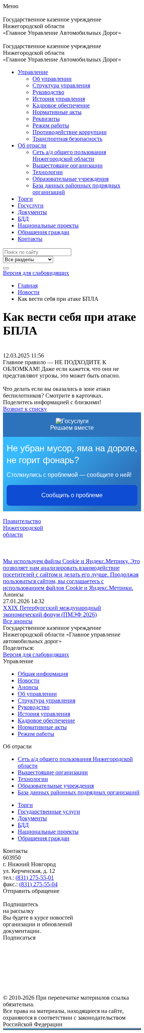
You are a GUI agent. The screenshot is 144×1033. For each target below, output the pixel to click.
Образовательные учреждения (70, 179)
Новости (29, 680)
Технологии (47, 172)
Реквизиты (46, 119)
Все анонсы (17, 621)
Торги (25, 199)
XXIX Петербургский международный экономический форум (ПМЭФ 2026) (52, 611)
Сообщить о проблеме (72, 495)
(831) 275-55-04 (38, 884)
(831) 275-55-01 (35, 877)
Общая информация (43, 674)
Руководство (48, 92)
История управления (58, 99)
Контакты (30, 239)
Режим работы (50, 125)
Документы (32, 212)
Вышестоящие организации (67, 165)
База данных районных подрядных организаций (79, 792)
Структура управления (61, 85)
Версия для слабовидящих (36, 273)
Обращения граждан (43, 232)
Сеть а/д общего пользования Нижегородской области (69, 155)
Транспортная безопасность (67, 139)
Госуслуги (31, 205)
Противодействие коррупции (69, 132)
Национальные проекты (48, 225)
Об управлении (52, 79)
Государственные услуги (49, 811)
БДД (23, 219)
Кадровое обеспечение (61, 105)
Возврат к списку (25, 409)
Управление (33, 72)
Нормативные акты (57, 112)
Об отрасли (32, 145)
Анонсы (28, 687)
